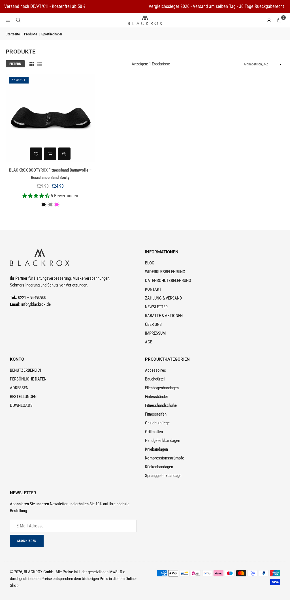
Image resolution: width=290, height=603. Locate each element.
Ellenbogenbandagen (162, 387)
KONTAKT (153, 289)
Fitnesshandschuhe (161, 405)
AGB (148, 342)
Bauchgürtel (155, 379)
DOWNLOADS (21, 405)
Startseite (13, 34)
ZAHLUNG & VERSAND (163, 298)
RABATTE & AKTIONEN (164, 315)
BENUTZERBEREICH (26, 370)
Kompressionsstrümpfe (164, 458)
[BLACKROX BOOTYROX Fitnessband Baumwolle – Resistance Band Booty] (50, 118)
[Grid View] (32, 64)
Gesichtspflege (157, 422)
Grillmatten (154, 431)
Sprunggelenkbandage (163, 475)
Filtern (15, 64)
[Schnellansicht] (64, 153)
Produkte (30, 34)
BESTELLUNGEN (23, 396)
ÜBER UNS (153, 324)
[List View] (40, 64)
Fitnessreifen (156, 414)
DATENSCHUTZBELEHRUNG (168, 280)
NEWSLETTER (156, 306)
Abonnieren (27, 541)
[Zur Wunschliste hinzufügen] (36, 153)
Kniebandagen (156, 449)
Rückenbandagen (159, 466)
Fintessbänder (156, 396)
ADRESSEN (19, 387)
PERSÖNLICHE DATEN (28, 379)
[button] (279, 20)
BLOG (149, 263)
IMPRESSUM (155, 333)
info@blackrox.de (36, 304)
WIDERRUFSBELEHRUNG (165, 271)
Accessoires (155, 370)
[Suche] (18, 20)
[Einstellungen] (269, 20)
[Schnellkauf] (50, 153)
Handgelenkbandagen (162, 440)
